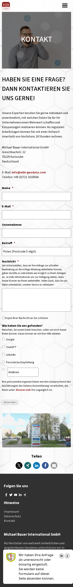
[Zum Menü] (65, 6)
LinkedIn (11, 355)
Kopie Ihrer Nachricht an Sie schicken (26, 318)
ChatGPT (11, 347)
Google (10, 340)
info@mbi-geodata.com (29, 172)
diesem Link (23, 390)
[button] (19, 465)
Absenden (10, 402)
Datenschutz (12, 516)
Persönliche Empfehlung (20, 362)
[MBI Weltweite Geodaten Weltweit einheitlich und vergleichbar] (6, 6)
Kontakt (9, 521)
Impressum (11, 511)
